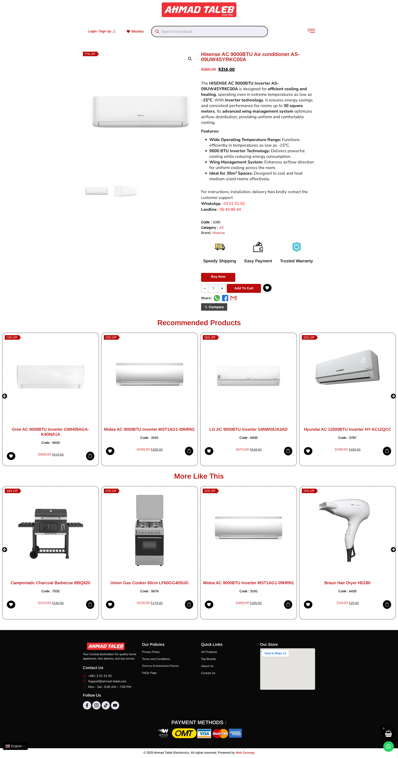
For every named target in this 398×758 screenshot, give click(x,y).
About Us (207, 666)
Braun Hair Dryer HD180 (301, 582)
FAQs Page (149, 673)
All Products (209, 652)
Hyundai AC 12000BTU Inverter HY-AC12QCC (248, 429)
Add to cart (243, 288)
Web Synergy (245, 752)
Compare (216, 307)
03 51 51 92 (234, 203)
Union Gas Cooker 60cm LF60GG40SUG (103, 582)
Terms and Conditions (156, 659)
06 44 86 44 (230, 209)
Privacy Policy (151, 652)
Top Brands (208, 659)
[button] (190, 58)
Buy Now (218, 276)
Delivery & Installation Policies (160, 666)
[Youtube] (115, 705)
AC (221, 227)
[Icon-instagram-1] (96, 705)
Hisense (218, 232)
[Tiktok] (106, 705)
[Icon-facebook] (87, 705)
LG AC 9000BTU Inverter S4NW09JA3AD (149, 429)
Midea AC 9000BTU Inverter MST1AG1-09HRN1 (50, 429)
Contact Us (208, 673)
